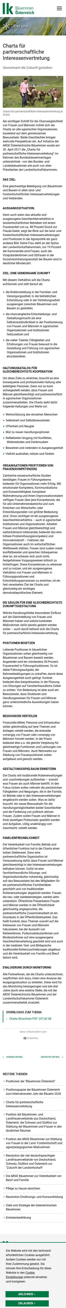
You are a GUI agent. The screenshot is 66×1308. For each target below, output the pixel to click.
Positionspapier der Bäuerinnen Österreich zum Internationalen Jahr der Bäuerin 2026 (33, 1091)
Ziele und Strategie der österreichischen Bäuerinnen (31, 1207)
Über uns (20, 26)
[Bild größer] (33, 92)
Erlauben (25, 1303)
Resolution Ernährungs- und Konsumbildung (34, 1197)
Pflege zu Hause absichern (23, 1188)
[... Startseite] (18, 8)
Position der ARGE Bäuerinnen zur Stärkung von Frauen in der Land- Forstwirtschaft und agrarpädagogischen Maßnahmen (34, 1143)
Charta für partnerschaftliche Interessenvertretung (24, 1104)
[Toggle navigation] (59, 8)
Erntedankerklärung (18, 1217)
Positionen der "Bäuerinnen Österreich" (30, 1081)
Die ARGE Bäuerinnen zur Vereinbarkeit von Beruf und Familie (33, 1178)
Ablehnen (25, 1294)
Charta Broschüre (30, 1018)
